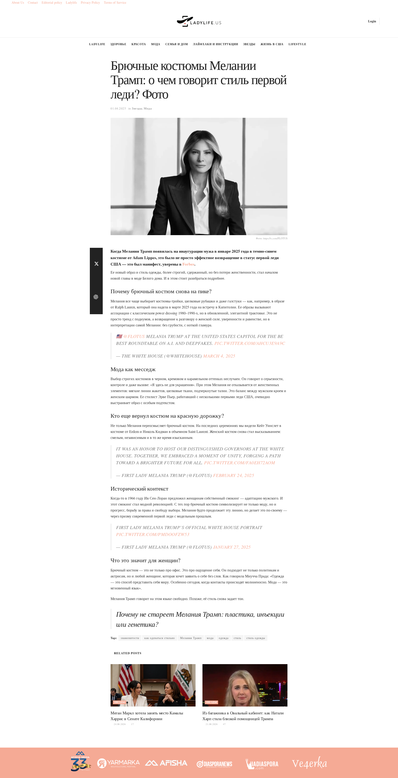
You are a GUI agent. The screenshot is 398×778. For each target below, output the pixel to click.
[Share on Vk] (96, 286)
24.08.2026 (119, 724)
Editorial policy (52, 2)
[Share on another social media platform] (96, 308)
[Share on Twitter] (96, 264)
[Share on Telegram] (96, 275)
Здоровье (118, 44)
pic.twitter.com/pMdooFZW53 (152, 534)
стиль (237, 638)
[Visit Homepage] (199, 21)
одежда (223, 638)
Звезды (249, 44)
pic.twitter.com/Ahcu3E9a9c (249, 343)
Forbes (188, 264)
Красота (139, 44)
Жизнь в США (272, 44)
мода (210, 638)
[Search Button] (384, 21)
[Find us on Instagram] (21, 21)
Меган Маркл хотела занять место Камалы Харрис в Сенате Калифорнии (147, 715)
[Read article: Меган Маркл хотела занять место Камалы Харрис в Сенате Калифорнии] (153, 685)
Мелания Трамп (191, 638)
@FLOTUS (134, 336)
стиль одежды (255, 638)
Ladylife (71, 2)
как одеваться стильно (159, 638)
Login (371, 21)
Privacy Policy (90, 2)
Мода (155, 44)
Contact (33, 2)
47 (223, 724)
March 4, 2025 (219, 356)
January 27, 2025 (232, 547)
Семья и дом (176, 44)
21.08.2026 (211, 724)
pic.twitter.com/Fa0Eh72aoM (239, 462)
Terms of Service (115, 2)
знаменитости (130, 638)
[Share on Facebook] (96, 253)
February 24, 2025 (233, 475)
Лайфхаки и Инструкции (215, 44)
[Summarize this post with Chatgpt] (96, 297)
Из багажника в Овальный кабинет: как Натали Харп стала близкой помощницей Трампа (243, 715)
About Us (18, 2)
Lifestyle (297, 44)
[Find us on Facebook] (13, 21)
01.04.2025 (118, 108)
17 (132, 724)
